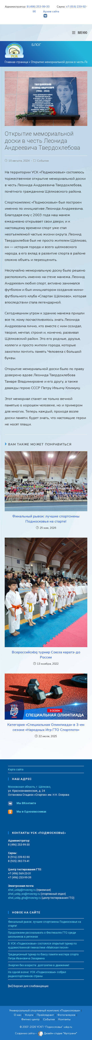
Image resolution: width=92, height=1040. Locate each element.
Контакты (64, 1019)
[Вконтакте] (46, 16)
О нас (17, 1015)
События (43, 161)
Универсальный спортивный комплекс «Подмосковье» (44, 1010)
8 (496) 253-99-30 (38, 6)
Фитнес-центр (30, 1019)
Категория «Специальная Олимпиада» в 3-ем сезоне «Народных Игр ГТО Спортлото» (45, 727)
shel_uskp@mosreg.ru (22, 889)
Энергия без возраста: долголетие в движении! (38, 965)
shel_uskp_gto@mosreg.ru (24, 897)
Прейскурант (45, 1015)
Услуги (29, 1015)
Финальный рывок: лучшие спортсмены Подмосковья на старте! (45, 519)
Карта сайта (15, 769)
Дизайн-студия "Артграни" (60, 1033)
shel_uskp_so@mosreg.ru (24, 893)
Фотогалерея (66, 1015)
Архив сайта (51, 11)
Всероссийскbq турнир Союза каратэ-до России (46, 655)
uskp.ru (68, 1027)
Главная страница (16, 62)
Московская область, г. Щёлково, (29, 786)
